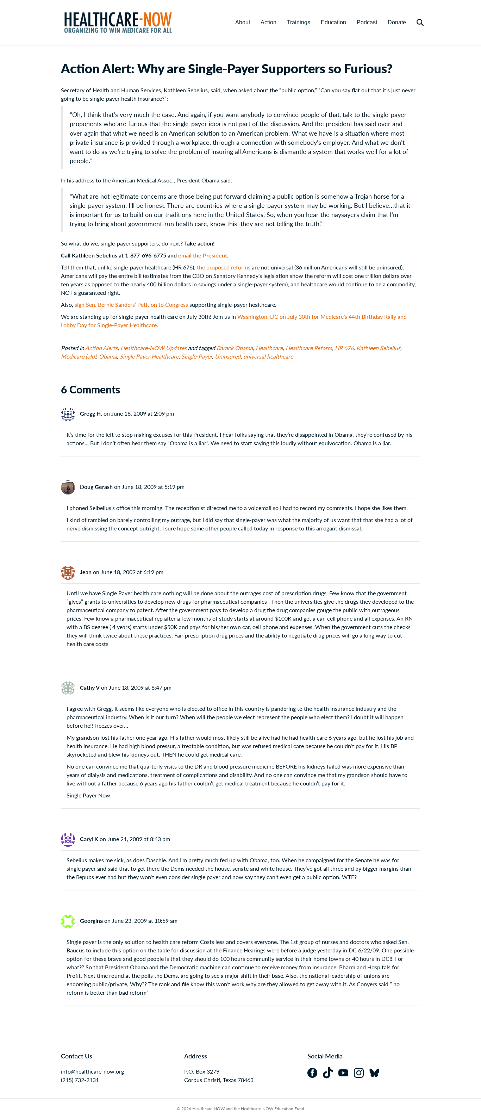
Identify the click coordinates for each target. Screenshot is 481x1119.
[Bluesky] (376, 1072)
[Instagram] (361, 1072)
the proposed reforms (223, 267)
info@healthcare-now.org (92, 1071)
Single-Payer (196, 356)
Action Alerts (101, 348)
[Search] (415, 22)
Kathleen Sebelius (378, 348)
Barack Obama (235, 348)
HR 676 (344, 348)
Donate (397, 22)
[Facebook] (315, 1072)
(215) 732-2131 (80, 1080)
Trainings (298, 22)
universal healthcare (268, 356)
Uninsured (228, 356)
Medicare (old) (78, 356)
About (242, 22)
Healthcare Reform (309, 348)
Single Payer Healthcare (149, 356)
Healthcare (269, 348)
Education (333, 22)
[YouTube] (346, 1072)
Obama (108, 356)
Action (268, 22)
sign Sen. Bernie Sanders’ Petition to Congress (131, 304)
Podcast (367, 22)
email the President (202, 255)
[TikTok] (330, 1072)
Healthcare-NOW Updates (153, 348)
